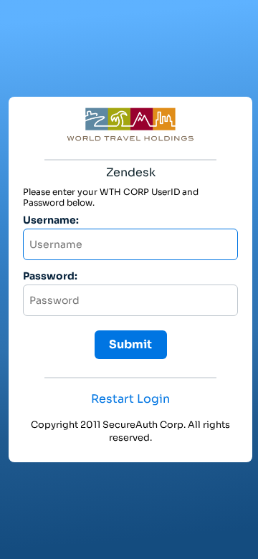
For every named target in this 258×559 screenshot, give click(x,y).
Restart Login (130, 399)
